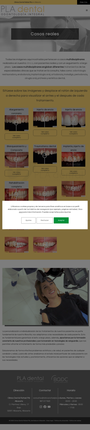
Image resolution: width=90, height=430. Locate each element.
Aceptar (61, 220)
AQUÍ (20, 212)
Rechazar (45, 220)
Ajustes (28, 220)
